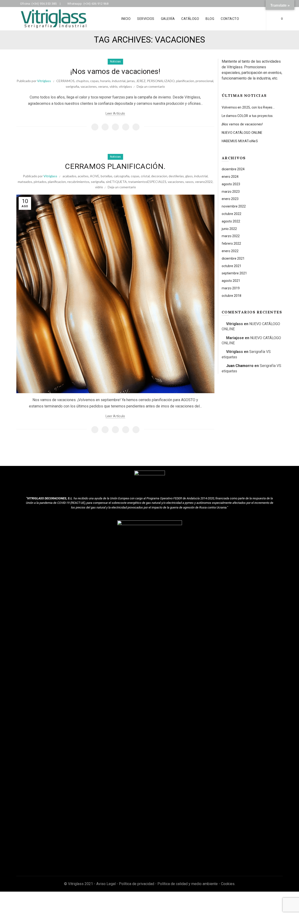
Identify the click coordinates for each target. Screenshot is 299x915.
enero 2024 (230, 176)
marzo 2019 (231, 288)
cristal (145, 176)
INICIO (126, 19)
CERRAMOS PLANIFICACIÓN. (115, 166)
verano (103, 86)
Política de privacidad (136, 884)
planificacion (185, 81)
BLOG (210, 19)
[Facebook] (94, 127)
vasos (189, 182)
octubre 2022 (231, 214)
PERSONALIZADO (161, 81)
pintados (40, 182)
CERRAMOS (65, 81)
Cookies (228, 884)
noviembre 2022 (234, 206)
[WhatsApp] (125, 127)
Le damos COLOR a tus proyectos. (248, 116)
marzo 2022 (231, 236)
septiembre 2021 (234, 273)
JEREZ (141, 81)
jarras (131, 81)
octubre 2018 (231, 296)
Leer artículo (115, 113)
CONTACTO (230, 19)
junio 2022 (229, 229)
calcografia (121, 176)
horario (105, 81)
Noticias (115, 61)
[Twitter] (105, 127)
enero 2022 (230, 251)
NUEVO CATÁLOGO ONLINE (242, 132)
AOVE (94, 176)
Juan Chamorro (239, 365)
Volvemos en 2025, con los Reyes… (248, 107)
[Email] (115, 127)
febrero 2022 (231, 243)
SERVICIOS (145, 19)
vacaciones (89, 86)
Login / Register (254, 18)
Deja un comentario (151, 86)
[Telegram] (135, 127)
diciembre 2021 (233, 258)
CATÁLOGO (190, 19)
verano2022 (204, 182)
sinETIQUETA (116, 182)
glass (189, 176)
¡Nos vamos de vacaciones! (115, 71)
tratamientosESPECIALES (147, 182)
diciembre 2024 (233, 169)
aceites (83, 176)
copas (94, 81)
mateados (25, 182)
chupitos (82, 81)
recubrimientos (78, 182)
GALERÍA (168, 19)
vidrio (113, 86)
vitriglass (125, 86)
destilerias (176, 176)
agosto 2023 (231, 184)
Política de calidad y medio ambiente (187, 884)
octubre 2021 (231, 266)
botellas (106, 176)
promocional (204, 81)
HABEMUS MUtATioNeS (240, 141)
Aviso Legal (106, 884)
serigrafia (72, 86)
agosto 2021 (231, 281)
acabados (69, 176)
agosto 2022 (231, 221)
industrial (118, 81)
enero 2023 (230, 199)
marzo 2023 (231, 191)
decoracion (159, 176)
